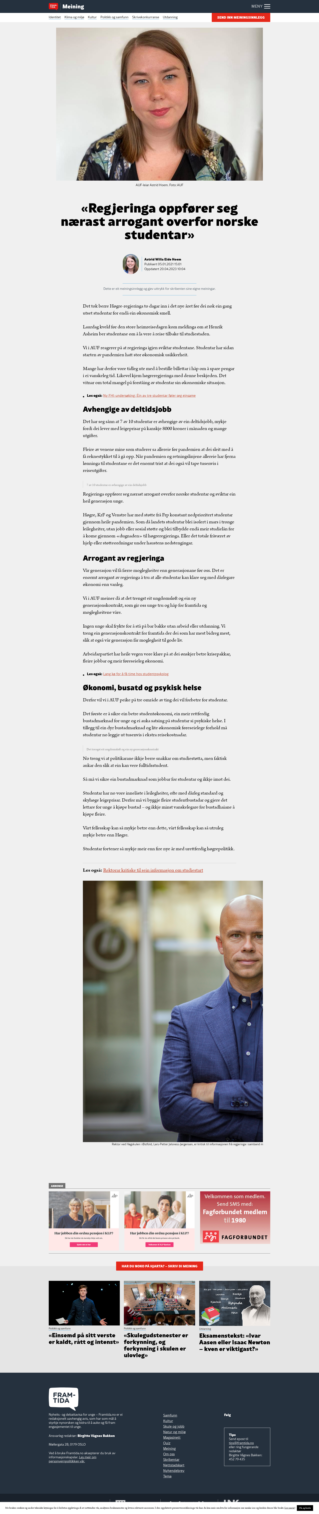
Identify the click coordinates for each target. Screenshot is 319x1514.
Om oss (169, 1454)
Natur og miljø (174, 1432)
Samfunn (170, 1415)
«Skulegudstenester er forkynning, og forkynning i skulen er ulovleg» (156, 1344)
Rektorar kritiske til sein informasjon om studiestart (153, 870)
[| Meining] (73, 6)
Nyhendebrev (173, 1470)
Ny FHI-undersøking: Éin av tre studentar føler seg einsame (149, 395)
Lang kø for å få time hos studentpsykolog (136, 673)
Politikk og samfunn (114, 17)
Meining (169, 1448)
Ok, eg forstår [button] (305, 1508)
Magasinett (172, 1437)
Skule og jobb (173, 1426)
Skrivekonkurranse (145, 17)
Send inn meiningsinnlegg (241, 17)
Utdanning (170, 17)
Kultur (92, 17)
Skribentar (171, 1459)
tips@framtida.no (241, 1443)
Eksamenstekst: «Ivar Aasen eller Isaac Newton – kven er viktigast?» (234, 1342)
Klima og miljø (74, 17)
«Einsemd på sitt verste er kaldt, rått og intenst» (84, 1338)
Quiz (166, 1443)
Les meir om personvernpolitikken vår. (72, 1459)
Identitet (55, 17)
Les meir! (289, 1508)
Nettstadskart (173, 1465)
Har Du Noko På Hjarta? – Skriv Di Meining (160, 1265)
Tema (167, 1476)
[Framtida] (54, 6)
